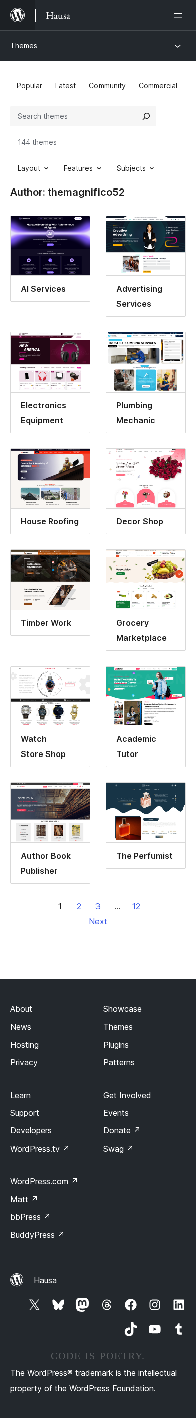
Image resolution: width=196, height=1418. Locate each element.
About (21, 1009)
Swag (118, 1149)
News (20, 1027)
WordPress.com (44, 1181)
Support (24, 1113)
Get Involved (127, 1095)
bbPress (30, 1217)
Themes (23, 45)
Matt (24, 1199)
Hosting (24, 1044)
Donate (122, 1130)
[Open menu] (180, 15)
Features (78, 168)
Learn (20, 1095)
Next (98, 921)
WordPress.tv (40, 1149)
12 (136, 906)
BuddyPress (37, 1235)
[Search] (146, 116)
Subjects (131, 168)
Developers (31, 1130)
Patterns (119, 1062)
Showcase (122, 1009)
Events (116, 1113)
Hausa (45, 1280)
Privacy (24, 1062)
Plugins (116, 1044)
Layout (29, 168)
